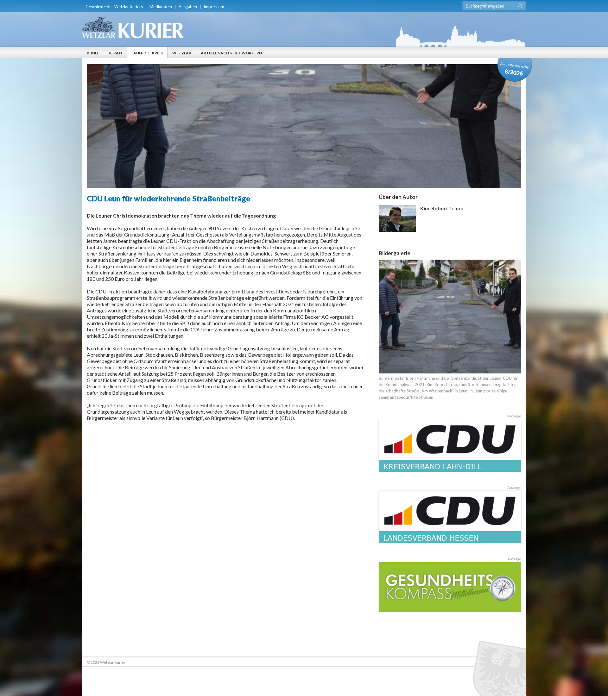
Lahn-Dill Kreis (147, 53)
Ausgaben (188, 6)
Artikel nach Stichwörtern (231, 53)
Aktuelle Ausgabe (514, 69)
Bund (92, 53)
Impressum (214, 6)
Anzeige (514, 416)
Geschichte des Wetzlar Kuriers (114, 6)
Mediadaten (160, 6)
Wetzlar (181, 53)
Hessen (114, 53)
